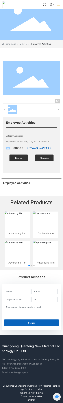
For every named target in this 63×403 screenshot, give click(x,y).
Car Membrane (46, 233)
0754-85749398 (39, 148)
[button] (29, 265)
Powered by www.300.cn (31, 396)
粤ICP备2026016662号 (31, 393)
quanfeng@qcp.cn (18, 372)
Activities (23, 44)
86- (7, 368)
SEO (39, 389)
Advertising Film (17, 233)
